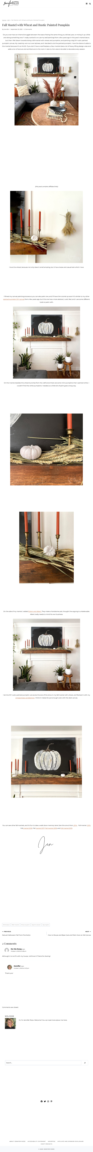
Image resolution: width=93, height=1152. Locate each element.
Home (4, 20)
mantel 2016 (27, 828)
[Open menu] (86, 3)
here (65, 1020)
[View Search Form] (90, 4)
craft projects (46, 1144)
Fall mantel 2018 (51, 828)
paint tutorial (36, 925)
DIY (8, 20)
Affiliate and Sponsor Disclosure (71, 1141)
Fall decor (6, 925)
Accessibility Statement (37, 1141)
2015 (88, 825)
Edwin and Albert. (35, 611)
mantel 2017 (40, 828)
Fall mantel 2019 (66, 828)
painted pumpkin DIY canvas (13, 299)
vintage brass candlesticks (24, 698)
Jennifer (6, 29)
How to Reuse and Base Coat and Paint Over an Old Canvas (69, 933)
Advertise (51, 1141)
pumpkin (46, 925)
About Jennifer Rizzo (17, 1141)
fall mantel (15, 925)
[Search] (85, 1063)
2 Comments (28, 29)
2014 (75, 825)
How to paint (25, 925)
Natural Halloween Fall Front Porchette (16, 933)
